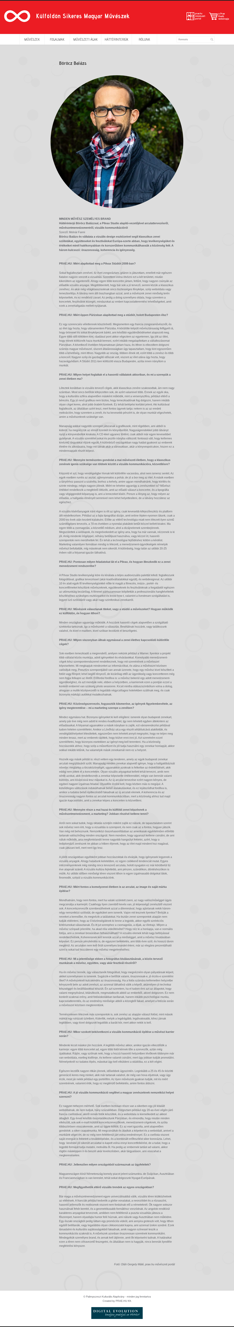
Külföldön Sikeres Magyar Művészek (83, 16)
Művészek (32, 39)
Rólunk (144, 39)
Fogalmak (57, 39)
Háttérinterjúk (116, 39)
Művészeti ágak (85, 39)
